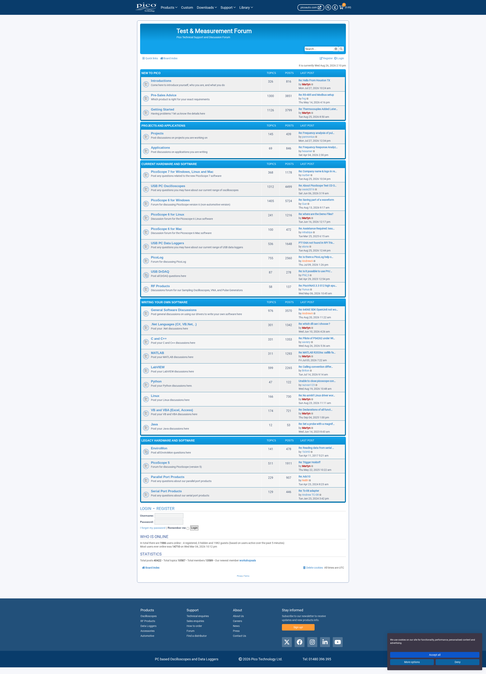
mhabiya (307, 232)
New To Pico (151, 73)
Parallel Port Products (167, 477)
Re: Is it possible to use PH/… (315, 271)
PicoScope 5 (160, 463)
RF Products (160, 286)
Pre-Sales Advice (163, 95)
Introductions (161, 81)
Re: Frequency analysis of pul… (316, 132)
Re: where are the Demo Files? (316, 214)
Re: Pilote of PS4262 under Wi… (317, 338)
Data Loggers (148, 625)
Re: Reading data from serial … (316, 447)
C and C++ (159, 339)
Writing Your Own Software (164, 302)
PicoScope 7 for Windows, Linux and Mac (182, 172)
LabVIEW (158, 367)
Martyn (306, 84)
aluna (305, 246)
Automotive (147, 635)
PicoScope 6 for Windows (170, 200)
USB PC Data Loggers (167, 243)
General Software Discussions (173, 310)
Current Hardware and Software (169, 164)
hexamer (307, 151)
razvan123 (308, 384)
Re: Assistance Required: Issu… (317, 228)
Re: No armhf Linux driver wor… (317, 395)
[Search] (328, 7)
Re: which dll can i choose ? (314, 323)
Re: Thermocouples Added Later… (318, 109)
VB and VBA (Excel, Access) (172, 410)
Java (154, 424)
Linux (155, 396)
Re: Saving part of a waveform (316, 199)
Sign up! (298, 627)
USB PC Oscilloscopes (168, 186)
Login (145, 508)
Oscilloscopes (148, 616)
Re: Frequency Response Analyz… (318, 147)
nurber (306, 175)
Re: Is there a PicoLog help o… (316, 256)
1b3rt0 (306, 451)
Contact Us (239, 635)
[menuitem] (339, 58)
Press (236, 630)
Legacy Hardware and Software (168, 440)
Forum (190, 630)
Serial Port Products (166, 491)
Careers (237, 621)
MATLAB (157, 353)
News (236, 625)
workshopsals (247, 560)
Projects (157, 133)
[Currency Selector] (335, 7)
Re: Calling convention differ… (316, 366)
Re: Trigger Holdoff (309, 462)
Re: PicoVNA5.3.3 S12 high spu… (318, 285)
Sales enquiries (195, 621)
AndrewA (307, 260)
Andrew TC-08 (310, 494)
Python (156, 381)
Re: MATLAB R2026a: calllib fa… (317, 352)
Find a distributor (197, 635)
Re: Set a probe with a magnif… (317, 423)
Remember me (177, 527)
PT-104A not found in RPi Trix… (316, 242)
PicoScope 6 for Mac (166, 229)
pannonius (308, 136)
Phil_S (305, 275)
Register (165, 508)
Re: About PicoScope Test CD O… (317, 185)
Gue (304, 203)
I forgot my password (152, 527)
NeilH (305, 480)
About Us (238, 616)
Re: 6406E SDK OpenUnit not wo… (318, 309)
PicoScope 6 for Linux (167, 214)
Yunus (305, 289)
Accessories (147, 630)
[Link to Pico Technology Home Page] (146, 7)
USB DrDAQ (160, 271)
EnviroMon (159, 448)
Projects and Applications (163, 125)
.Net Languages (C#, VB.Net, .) (174, 324)
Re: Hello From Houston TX (314, 80)
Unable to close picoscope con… (317, 380)
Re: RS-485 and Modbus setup (316, 94)
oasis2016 (308, 189)
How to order (194, 625)
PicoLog (157, 257)
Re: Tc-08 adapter (309, 490)
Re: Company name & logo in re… (318, 171)
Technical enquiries (198, 616)
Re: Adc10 (304, 476)
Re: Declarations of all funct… (315, 409)
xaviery (306, 342)
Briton (305, 370)
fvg (304, 98)
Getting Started (162, 109)
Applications (160, 147)
